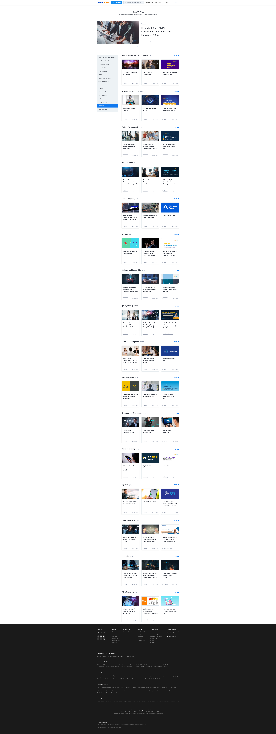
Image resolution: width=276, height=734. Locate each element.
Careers (113, 634)
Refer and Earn (101, 632)
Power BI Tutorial (171, 701)
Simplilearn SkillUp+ (154, 634)
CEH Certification (158, 675)
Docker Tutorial (145, 701)
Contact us (114, 642)
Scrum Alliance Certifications (135, 689)
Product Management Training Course (106, 656)
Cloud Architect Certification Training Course (151, 664)
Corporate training (154, 631)
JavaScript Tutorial (110, 701)
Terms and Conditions (129, 710)
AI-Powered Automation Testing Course (143, 666)
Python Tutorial (100, 701)
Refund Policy (148, 710)
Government (152, 642)
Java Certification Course (138, 678)
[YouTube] (104, 636)
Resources (158, 2)
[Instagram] (104, 639)
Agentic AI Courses (163, 687)
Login (175, 2)
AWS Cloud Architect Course (160, 666)
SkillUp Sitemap (141, 634)
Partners (152, 640)
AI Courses (107, 692)
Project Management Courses (104, 687)
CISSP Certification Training (136, 677)
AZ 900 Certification (168, 675)
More (166, 2)
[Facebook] (98, 636)
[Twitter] (101, 636)
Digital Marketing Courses (117, 692)
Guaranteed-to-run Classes (156, 636)
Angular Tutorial (127, 701)
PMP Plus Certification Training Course (106, 664)
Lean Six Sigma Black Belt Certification (106, 678)
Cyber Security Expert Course (112, 666)
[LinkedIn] (98, 639)
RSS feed (140, 638)
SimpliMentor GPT (142, 640)
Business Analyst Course (126, 666)
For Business (149, 2)
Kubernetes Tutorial (161, 701)
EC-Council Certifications (108, 689)
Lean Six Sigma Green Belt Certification (168, 677)
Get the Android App (172, 632)
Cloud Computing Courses (118, 687)
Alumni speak (115, 638)
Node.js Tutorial (136, 701)
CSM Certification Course (120, 675)
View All (176, 55)
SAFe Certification (124, 677)
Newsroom (114, 636)
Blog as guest (126, 634)
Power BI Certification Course (123, 678)
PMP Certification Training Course (105, 675)
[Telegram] (101, 639)
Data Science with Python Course (135, 675)
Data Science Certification (134, 664)
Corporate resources (154, 638)
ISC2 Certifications (111, 690)
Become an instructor (128, 631)
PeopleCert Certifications (121, 689)
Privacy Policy (140, 710)
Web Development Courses (166, 689)
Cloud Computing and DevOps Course (125, 656)
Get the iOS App (172, 636)
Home (98, 7)
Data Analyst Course (121, 664)
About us (114, 631)
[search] (124, 2)
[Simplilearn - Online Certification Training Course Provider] (103, 2)
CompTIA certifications (155, 690)
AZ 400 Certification (113, 677)
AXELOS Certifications (123, 690)
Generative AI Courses (131, 687)
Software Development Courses (150, 689)
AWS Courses (166, 690)
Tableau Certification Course (150, 677)
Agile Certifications (142, 687)
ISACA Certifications (134, 690)
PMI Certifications (144, 690)
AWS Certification (148, 675)
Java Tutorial (119, 701)
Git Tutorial (152, 701)
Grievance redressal (116, 640)
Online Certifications (153, 687)
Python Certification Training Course (153, 678)
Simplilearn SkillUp (142, 631)
